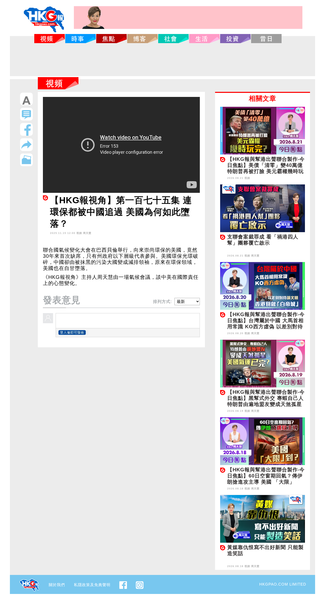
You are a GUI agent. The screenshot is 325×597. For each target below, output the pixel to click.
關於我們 (57, 585)
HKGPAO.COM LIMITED (282, 584)
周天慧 (87, 233)
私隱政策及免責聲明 (92, 585)
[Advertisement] (162, 59)
